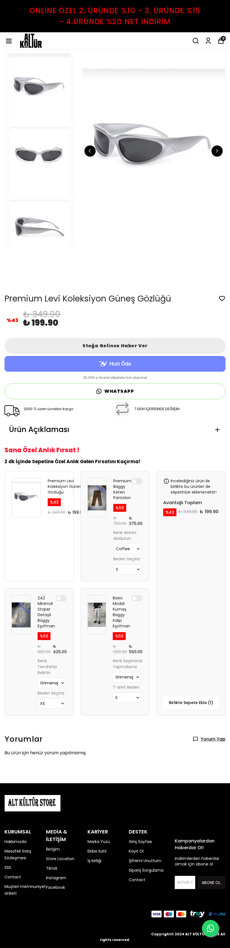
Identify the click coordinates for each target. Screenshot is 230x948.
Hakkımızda (15, 841)
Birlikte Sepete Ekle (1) (191, 702)
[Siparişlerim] (208, 40)
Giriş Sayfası (140, 841)
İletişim (53, 849)
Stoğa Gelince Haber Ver (115, 345)
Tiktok (52, 868)
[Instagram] (21, 914)
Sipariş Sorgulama (146, 870)
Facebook (55, 887)
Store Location (60, 859)
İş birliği (94, 861)
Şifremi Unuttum (145, 861)
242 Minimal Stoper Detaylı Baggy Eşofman (46, 612)
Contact (12, 877)
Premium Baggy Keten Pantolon (122, 489)
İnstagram (56, 878)
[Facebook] (7, 914)
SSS (7, 867)
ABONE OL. (211, 882)
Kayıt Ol (136, 851)
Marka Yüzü (99, 841)
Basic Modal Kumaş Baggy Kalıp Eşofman (121, 612)
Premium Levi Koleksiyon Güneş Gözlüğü (65, 486)
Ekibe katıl (97, 851)
